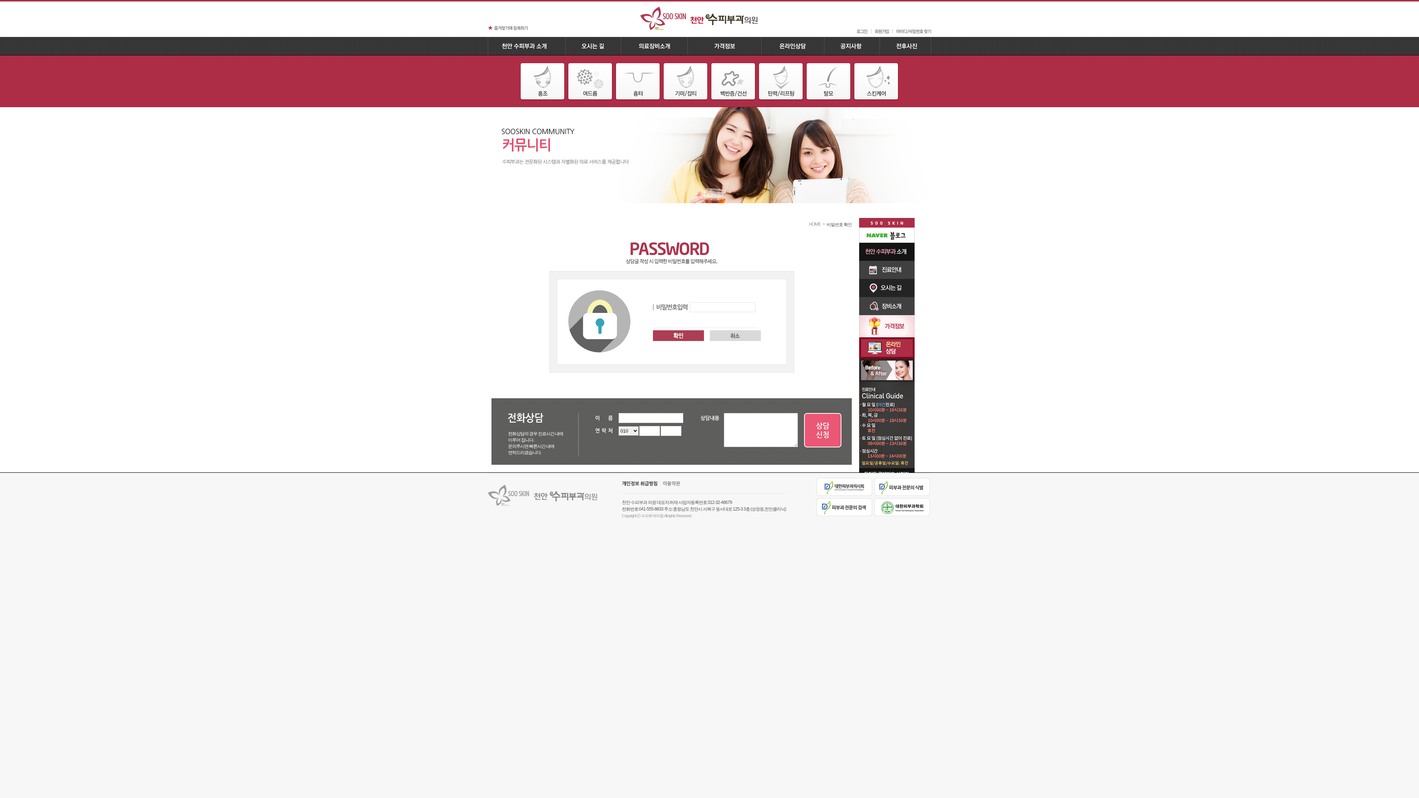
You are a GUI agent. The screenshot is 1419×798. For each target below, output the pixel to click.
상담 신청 (823, 430)
